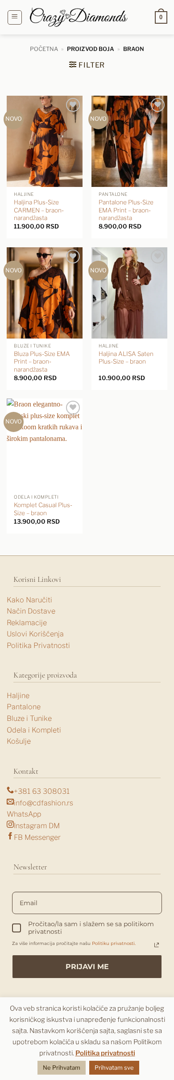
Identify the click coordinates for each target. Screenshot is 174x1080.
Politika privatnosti (105, 1053)
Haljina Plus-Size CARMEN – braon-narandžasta (39, 210)
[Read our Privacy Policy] (156, 945)
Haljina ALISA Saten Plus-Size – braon (126, 357)
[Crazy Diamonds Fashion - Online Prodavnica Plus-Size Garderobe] (79, 17)
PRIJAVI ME (87, 966)
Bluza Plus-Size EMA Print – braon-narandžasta (42, 361)
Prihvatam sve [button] (114, 1067)
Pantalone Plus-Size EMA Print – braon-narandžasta (126, 210)
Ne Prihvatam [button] (61, 1067)
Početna (44, 49)
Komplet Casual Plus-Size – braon (43, 509)
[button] (15, 17)
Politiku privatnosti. (114, 943)
